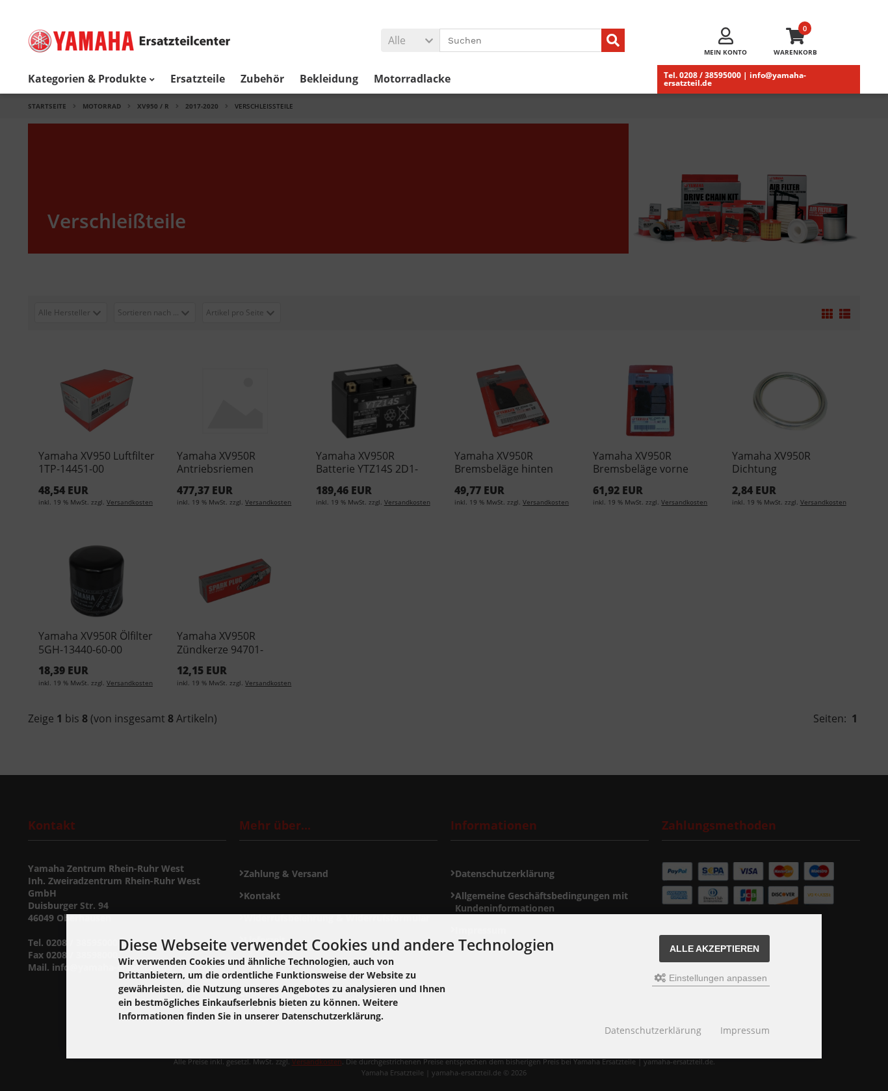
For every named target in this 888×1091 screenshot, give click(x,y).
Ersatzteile (197, 79)
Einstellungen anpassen (716, 978)
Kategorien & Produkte (87, 79)
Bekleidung (329, 79)
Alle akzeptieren (714, 948)
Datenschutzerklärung (653, 1030)
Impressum (745, 1030)
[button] (410, 40)
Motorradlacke (412, 79)
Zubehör (262, 79)
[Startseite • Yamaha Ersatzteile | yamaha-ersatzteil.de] (148, 41)
